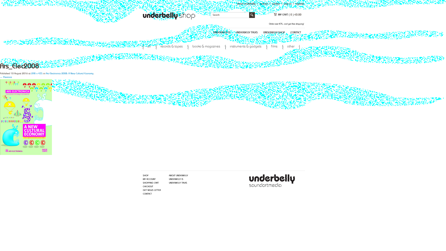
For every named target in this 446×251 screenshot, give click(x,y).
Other (290, 46)
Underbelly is (221, 32)
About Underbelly (246, 4)
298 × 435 (37, 73)
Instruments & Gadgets (245, 46)
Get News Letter (152, 190)
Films (274, 46)
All (149, 46)
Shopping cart (151, 183)
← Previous (6, 77)
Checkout (148, 186)
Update (276, 4)
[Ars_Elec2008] (26, 116)
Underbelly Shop (274, 32)
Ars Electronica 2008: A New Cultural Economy (69, 73)
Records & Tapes (171, 46)
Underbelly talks (247, 32)
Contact (264, 4)
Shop (145, 175)
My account (149, 179)
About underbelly (178, 175)
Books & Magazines (206, 46)
